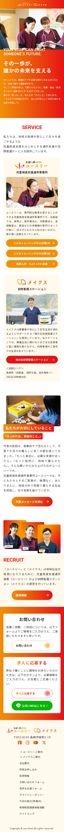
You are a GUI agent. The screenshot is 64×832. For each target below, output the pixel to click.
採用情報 (24, 775)
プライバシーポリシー (32, 794)
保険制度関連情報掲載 (32, 807)
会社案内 (24, 763)
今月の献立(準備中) (30, 801)
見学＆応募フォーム (30, 788)
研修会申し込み (28, 769)
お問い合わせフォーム (32, 782)
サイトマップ (26, 813)
